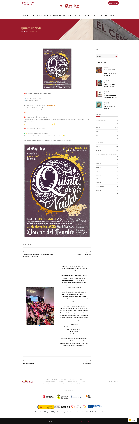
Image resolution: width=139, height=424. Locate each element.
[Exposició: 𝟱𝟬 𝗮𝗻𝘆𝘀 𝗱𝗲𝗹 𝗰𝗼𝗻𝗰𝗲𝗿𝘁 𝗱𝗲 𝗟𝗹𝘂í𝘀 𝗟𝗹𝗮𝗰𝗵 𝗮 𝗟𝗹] (99, 94)
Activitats (47, 15)
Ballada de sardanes (84, 255)
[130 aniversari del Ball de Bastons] (99, 70)
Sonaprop (98, 190)
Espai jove (98, 167)
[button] (28, 306)
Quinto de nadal (100, 186)
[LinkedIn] (29, 244)
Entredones (99, 163)
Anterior (27, 252)
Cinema (110, 82)
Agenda (77, 15)
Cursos (55, 15)
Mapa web (46, 384)
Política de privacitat (67, 384)
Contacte (113, 15)
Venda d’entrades (113, 3)
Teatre (97, 194)
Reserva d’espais (102, 15)
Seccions (39, 15)
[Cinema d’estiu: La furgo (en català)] (99, 83)
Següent (87, 252)
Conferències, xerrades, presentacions (106, 154)
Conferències (86, 364)
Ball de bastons (112, 69)
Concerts (98, 150)
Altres (97, 131)
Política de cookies (82, 384)
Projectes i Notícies (66, 15)
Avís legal (55, 384)
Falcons (98, 171)
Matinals (98, 179)
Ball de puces (99, 142)
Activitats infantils (101, 120)
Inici (24, 15)
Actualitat (98, 124)
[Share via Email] (30, 244)
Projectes (106, 71)
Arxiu (109, 93)
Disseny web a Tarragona (84, 421)
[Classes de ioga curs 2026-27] (99, 105)
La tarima (98, 175)
